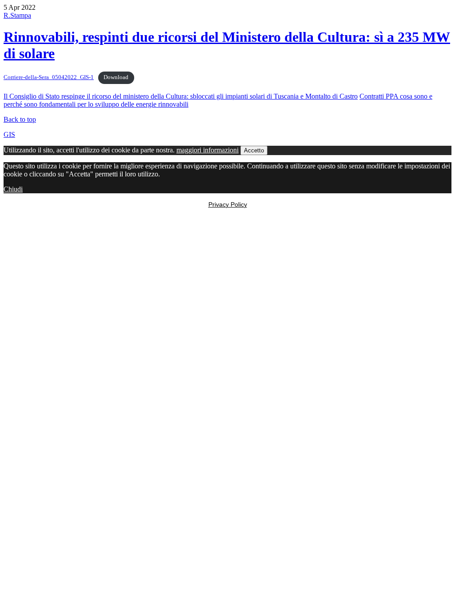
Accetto (254, 150)
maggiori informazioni (207, 150)
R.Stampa (17, 15)
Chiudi (13, 189)
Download (116, 77)
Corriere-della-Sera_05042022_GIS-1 (49, 77)
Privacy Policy (227, 204)
